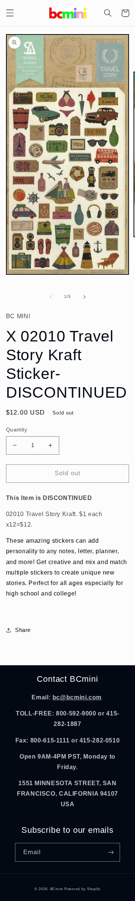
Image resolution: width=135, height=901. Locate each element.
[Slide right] (84, 297)
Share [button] (23, 630)
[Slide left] (50, 297)
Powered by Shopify (82, 889)
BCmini (56, 889)
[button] (9, 13)
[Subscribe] (111, 852)
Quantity (16, 430)
